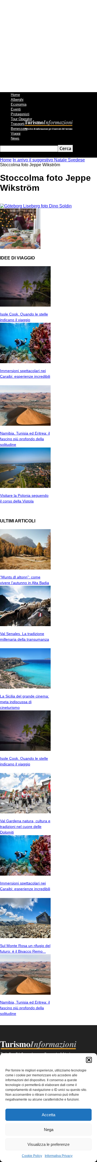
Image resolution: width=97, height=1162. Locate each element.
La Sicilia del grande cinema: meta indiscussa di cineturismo (24, 702)
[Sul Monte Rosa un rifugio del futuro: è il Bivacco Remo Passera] (25, 936)
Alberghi (17, 100)
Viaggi (15, 133)
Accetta (48, 1114)
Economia (18, 104)
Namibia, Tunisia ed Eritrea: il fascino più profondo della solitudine (25, 439)
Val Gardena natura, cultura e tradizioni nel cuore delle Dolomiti (25, 826)
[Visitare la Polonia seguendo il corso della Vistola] (25, 486)
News (15, 138)
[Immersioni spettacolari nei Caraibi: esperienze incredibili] (25, 361)
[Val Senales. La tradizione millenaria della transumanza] (25, 624)
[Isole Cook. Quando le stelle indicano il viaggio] (25, 305)
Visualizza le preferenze (48, 1144)
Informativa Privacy (58, 1156)
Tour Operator (21, 119)
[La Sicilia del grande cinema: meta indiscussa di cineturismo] (25, 687)
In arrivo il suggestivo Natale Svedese (49, 160)
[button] (89, 1060)
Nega (48, 1129)
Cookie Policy (32, 1156)
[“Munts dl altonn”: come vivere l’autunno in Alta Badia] (25, 568)
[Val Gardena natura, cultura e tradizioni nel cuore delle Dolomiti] (25, 812)
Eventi (16, 109)
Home (15, 95)
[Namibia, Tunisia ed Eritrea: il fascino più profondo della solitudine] (25, 424)
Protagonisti (20, 114)
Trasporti (18, 124)
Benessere (19, 129)
